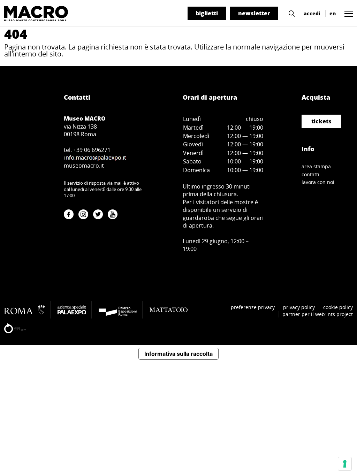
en (332, 13)
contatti (310, 174)
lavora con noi (318, 182)
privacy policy (299, 307)
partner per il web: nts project (317, 314)
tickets (321, 121)
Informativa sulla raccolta (178, 353)
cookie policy (338, 307)
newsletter (254, 13)
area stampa (316, 166)
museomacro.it (84, 165)
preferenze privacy (253, 307)
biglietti (207, 13)
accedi (312, 13)
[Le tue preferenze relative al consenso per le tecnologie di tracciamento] (344, 463)
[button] (290, 12)
